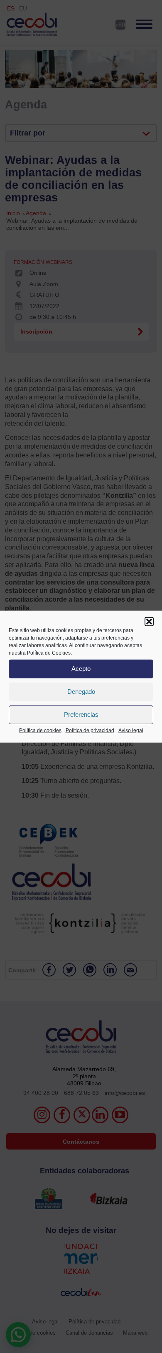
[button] (149, 621)
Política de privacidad (90, 730)
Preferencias (81, 714)
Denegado (81, 691)
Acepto (81, 668)
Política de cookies (40, 730)
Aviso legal (130, 730)
